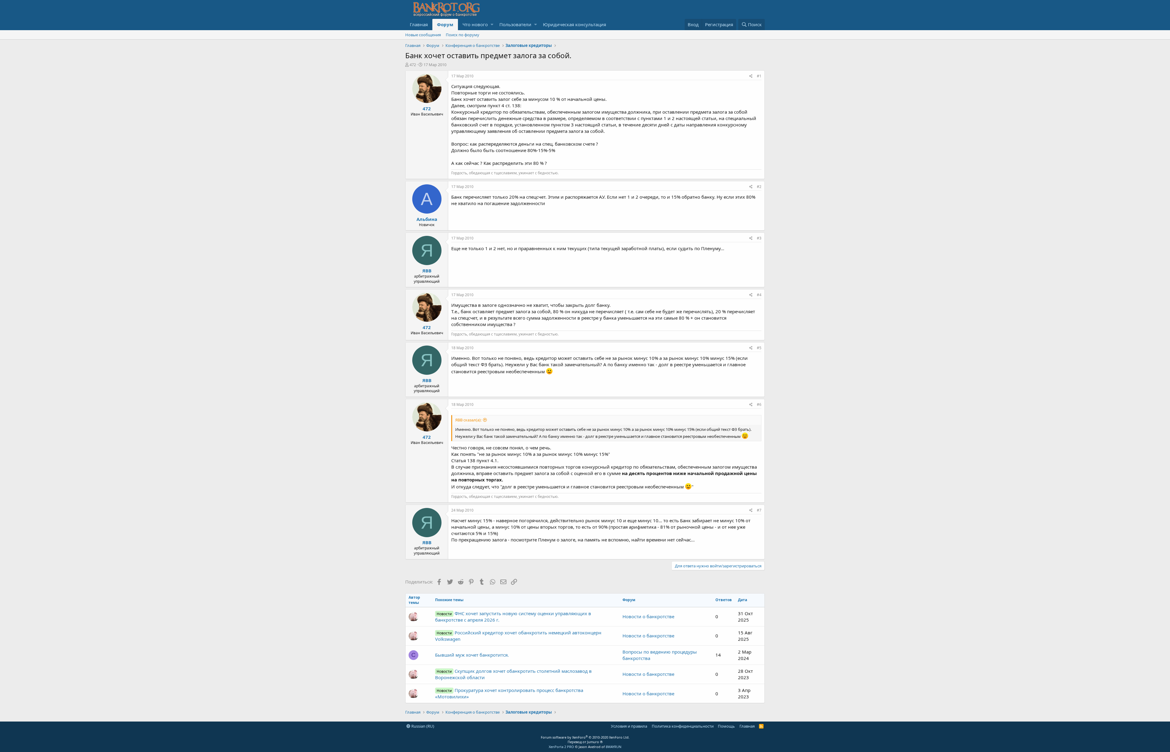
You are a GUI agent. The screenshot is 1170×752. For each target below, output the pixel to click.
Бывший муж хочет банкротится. (472, 655)
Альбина (427, 219)
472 (413, 64)
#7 (759, 510)
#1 (759, 76)
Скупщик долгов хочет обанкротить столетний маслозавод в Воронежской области (513, 674)
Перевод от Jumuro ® (585, 742)
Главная (419, 24)
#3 (759, 238)
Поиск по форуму (462, 34)
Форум (445, 24)
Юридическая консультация (574, 24)
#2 (759, 186)
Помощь (726, 726)
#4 (759, 294)
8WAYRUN (613, 746)
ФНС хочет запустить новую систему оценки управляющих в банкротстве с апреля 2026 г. (513, 616)
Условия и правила (629, 726)
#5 (759, 347)
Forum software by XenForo (585, 737)
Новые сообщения (423, 34)
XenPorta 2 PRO (561, 746)
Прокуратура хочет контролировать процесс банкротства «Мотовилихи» (509, 693)
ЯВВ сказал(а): (468, 420)
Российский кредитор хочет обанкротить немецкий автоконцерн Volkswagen (518, 636)
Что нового (475, 24)
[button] (492, 24)
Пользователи (515, 24)
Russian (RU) (422, 726)
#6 (759, 404)
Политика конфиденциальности (683, 726)
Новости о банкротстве (648, 616)
